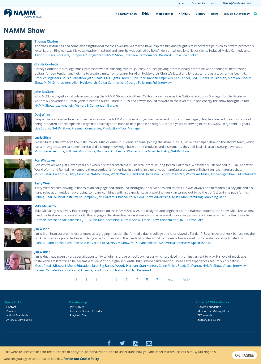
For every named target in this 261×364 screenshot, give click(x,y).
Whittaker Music (197, 174)
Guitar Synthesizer (111, 82)
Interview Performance (141, 55)
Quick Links (13, 302)
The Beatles (81, 243)
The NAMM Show (125, 13)
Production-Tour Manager (122, 128)
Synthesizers (61, 82)
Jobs (213, 3)
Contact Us (198, 3)
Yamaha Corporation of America (69, 270)
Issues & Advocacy (237, 13)
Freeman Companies (86, 128)
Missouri (59, 266)
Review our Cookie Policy (81, 359)
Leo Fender (182, 78)
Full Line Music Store (80, 151)
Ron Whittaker (44, 160)
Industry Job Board (208, 319)
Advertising (162, 197)
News (214, 13)
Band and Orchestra (111, 151)
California (60, 174)
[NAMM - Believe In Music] (23, 16)
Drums (39, 197)
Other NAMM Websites (212, 302)
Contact (11, 307)
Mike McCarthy (45, 206)
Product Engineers (47, 78)
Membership (164, 13)
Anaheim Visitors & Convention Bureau (90, 105)
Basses (39, 270)
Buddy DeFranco (189, 266)
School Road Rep (172, 174)
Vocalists (63, 55)
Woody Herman (126, 266)
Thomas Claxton (46, 41)
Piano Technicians (59, 243)
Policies (11, 311)
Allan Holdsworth (84, 82)
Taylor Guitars (44, 55)
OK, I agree (244, 355)
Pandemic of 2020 (172, 220)
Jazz (90, 78)
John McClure (44, 92)
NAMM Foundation (209, 307)
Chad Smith (124, 197)
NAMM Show (113, 55)
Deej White (42, 114)
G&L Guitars (200, 78)
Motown (234, 78)
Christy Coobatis (46, 64)
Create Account (241, 3)
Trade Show (150, 220)
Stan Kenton (148, 266)
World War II (120, 174)
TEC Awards (204, 315)
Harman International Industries (57, 220)
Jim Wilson (41, 229)
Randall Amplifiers (160, 78)
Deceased (144, 270)
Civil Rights (112, 78)
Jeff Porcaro (106, 197)
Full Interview (162, 82)
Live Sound (42, 128)
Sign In (227, 3)
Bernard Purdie (170, 55)
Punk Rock (138, 78)
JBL (85, 220)
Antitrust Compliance (19, 319)
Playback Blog (78, 315)
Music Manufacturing (187, 197)
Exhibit (146, 13)
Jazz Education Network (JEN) (114, 270)
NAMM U (184, 13)
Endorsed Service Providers (87, 311)
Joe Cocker (190, 55)
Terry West (42, 183)
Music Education (74, 78)
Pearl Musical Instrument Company (71, 197)
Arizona (58, 151)
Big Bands (106, 266)
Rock (125, 78)
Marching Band (215, 197)
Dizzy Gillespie (79, 174)
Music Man (218, 78)
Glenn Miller (167, 266)
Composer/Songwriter (87, 55)
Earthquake (195, 220)
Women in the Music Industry (148, 151)
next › (170, 279)
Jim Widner (42, 252)
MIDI (47, 82)
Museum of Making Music (213, 311)
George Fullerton (138, 82)
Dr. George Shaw (223, 174)
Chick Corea (100, 243)
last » (186, 279)
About (182, 3)
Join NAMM (77, 307)
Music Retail (43, 151)
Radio (99, 78)
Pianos (39, 243)
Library (200, 13)
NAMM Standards (17, 315)
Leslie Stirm (42, 137)
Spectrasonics (201, 243)
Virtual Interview (178, 243)
